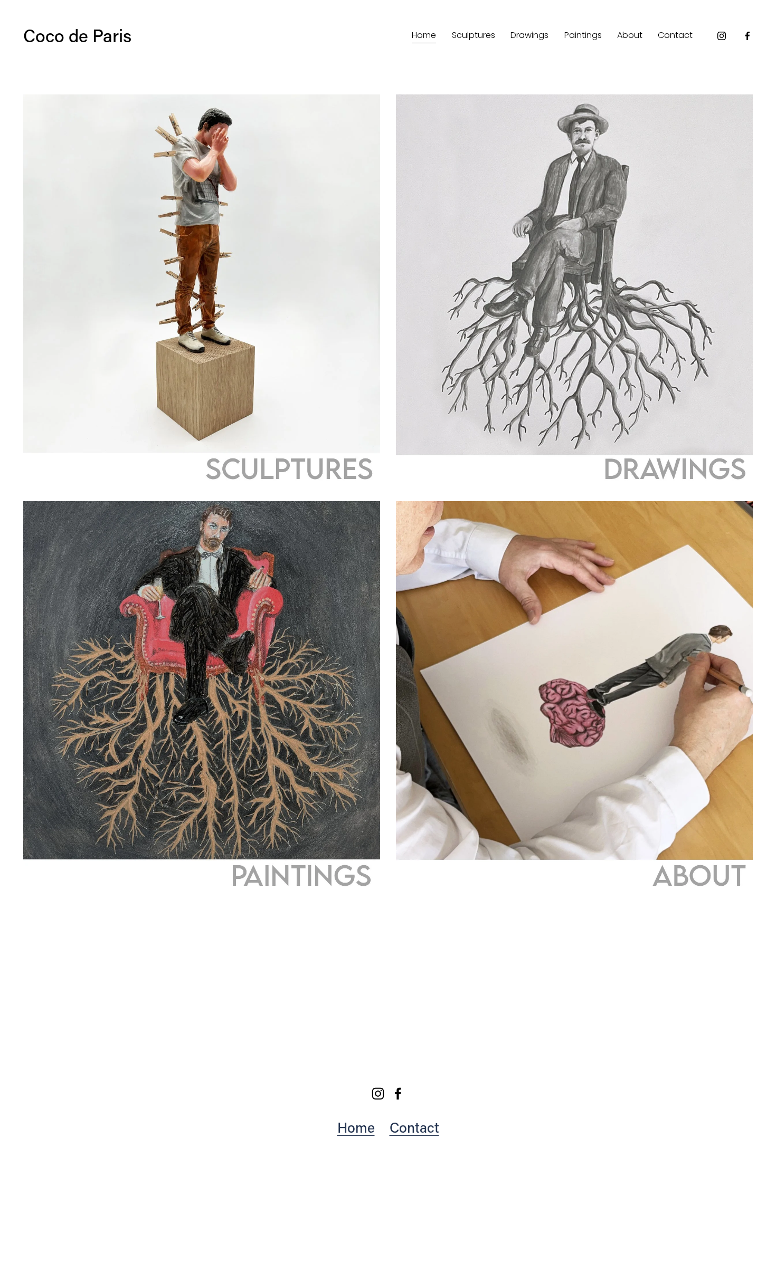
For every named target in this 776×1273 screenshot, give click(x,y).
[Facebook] (747, 36)
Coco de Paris (77, 35)
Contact (675, 35)
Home (424, 35)
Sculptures (473, 35)
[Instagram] (721, 36)
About (629, 35)
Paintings (583, 35)
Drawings (529, 35)
